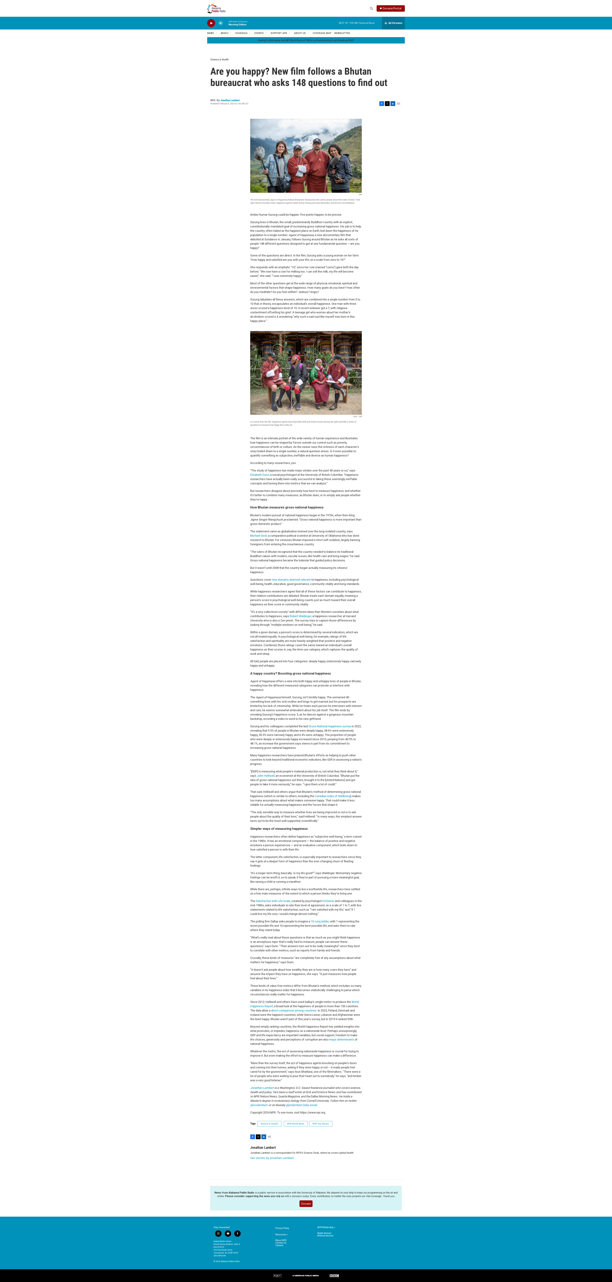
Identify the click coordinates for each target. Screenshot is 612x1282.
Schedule (241, 33)
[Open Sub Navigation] (216, 33)
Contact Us (280, 1243)
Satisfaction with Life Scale (273, 901)
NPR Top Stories (321, 1123)
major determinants (341, 1039)
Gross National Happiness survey (330, 726)
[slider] (225, 23)
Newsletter (342, 33)
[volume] (220, 23)
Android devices (325, 1236)
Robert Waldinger (300, 616)
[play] (211, 23)
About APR (281, 1240)
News (210, 33)
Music (225, 33)
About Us (300, 33)
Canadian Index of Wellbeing (332, 796)
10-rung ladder (320, 921)
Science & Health (219, 59)
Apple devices (324, 1233)
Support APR (279, 33)
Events (259, 33)
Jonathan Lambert (230, 100)
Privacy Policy (282, 1228)
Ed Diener (328, 901)
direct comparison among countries (293, 1010)
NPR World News (295, 1123)
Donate (306, 1203)
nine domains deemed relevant (291, 579)
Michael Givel (258, 535)
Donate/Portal (392, 8)
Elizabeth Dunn (259, 474)
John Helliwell (266, 775)
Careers (279, 1245)
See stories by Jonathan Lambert (272, 1158)
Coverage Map (322, 33)
